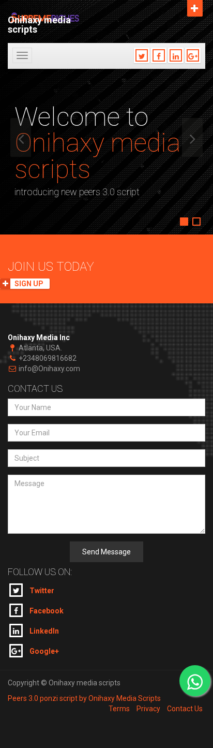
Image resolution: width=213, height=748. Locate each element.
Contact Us (185, 709)
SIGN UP (28, 284)
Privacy (148, 709)
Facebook (46, 611)
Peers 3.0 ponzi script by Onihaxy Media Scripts (84, 698)
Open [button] (195, 8)
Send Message (106, 552)
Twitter (41, 590)
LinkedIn (43, 631)
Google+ (43, 651)
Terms (119, 709)
